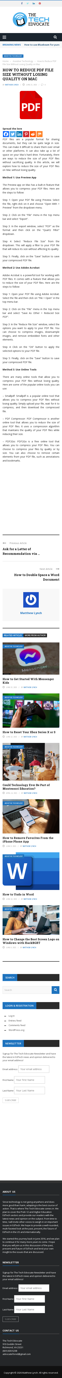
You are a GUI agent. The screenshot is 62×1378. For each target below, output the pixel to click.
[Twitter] (13, 134)
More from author (35, 635)
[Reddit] (33, 134)
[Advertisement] (31, 497)
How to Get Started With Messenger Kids (28, 680)
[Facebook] (6, 134)
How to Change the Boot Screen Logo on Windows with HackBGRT (31, 941)
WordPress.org (16, 1030)
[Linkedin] (19, 134)
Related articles (13, 635)
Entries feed (15, 1020)
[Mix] (40, 134)
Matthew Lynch (12, 85)
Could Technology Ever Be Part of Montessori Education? (26, 786)
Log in (12, 1015)
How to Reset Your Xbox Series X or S (29, 732)
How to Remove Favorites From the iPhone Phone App (28, 839)
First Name (8, 1080)
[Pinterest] (26, 134)
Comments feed (17, 1025)
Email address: (10, 1069)
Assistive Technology (13, 56)
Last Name (8, 1090)
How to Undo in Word (18, 894)
